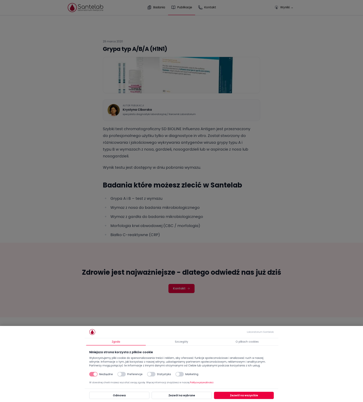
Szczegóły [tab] (181, 342)
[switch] (93, 374)
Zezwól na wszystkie (244, 395)
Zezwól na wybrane (181, 395)
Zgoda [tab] (116, 342)
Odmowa (119, 395)
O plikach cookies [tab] (247, 342)
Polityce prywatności (201, 382)
